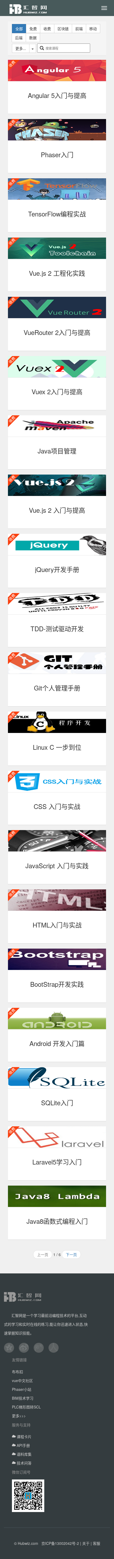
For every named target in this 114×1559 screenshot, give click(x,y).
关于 (86, 1543)
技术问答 (24, 1463)
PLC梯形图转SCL (26, 1407)
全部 (19, 28)
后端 (19, 37)
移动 (93, 28)
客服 (96, 1543)
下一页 (71, 1254)
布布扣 (17, 1371)
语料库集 (24, 1454)
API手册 (23, 1445)
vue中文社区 (22, 1380)
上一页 (42, 1254)
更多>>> (19, 1415)
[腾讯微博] (41, 1347)
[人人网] (56, 1347)
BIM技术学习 (22, 1398)
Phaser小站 (21, 1389)
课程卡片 (24, 1436)
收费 (47, 28)
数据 (33, 37)
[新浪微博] (26, 1347)
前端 (79, 28)
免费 (33, 28)
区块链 (63, 28)
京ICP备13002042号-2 (60, 1543)
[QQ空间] (11, 1347)
